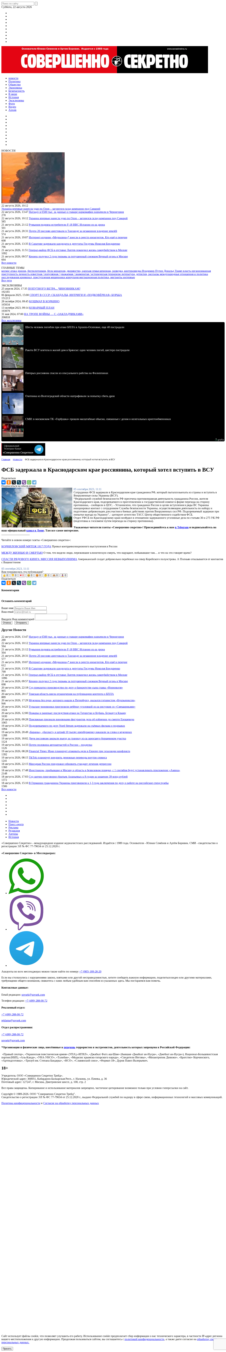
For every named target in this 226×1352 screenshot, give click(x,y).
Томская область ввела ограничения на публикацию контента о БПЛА (71, 693)
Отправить (21, 622)
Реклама (13, 827)
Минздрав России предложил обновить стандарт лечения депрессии (70, 763)
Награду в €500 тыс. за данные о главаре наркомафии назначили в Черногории (76, 211)
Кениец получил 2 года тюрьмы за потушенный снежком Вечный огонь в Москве (78, 256)
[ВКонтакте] (3, 482)
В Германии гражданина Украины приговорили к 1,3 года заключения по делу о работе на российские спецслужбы (99, 782)
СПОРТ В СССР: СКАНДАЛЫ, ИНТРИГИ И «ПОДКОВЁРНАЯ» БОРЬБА (75, 294)
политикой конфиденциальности (144, 1339)
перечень (69, 1047)
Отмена (7, 622)
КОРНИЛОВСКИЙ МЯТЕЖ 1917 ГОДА (26, 546)
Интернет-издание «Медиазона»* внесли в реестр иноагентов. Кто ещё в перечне (78, 237)
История (13, 837)
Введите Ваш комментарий (17, 619)
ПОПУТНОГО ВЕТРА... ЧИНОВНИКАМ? (54, 288)
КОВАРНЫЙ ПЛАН (41, 307)
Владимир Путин (153, 270)
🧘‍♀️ (63, 575)
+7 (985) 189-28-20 (90, 971)
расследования (10, 277)
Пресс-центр (16, 824)
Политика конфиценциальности (20, 1103)
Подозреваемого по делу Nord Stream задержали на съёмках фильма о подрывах (77, 725)
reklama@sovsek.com (13, 1020)
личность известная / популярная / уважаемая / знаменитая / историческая (63, 274)
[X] (14, 482)
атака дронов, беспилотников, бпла (32, 270)
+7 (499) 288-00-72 (36, 1000)
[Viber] (24, 482)
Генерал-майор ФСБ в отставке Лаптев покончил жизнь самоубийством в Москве (78, 250)
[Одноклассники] (9, 482)
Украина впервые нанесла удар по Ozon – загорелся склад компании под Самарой (50, 208)
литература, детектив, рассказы (140, 274)
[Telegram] (34, 482)
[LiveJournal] (19, 482)
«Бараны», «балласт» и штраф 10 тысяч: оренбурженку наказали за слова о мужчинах (80, 732)
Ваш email (7, 611)
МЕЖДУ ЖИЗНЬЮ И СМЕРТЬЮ (22, 552)
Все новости (8, 262)
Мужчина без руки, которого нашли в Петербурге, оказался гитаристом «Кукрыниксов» (82, 700)
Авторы (13, 833)
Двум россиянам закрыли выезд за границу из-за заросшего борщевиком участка (77, 738)
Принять (7, 1348)
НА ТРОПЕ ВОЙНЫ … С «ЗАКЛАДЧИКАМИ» (54, 314)
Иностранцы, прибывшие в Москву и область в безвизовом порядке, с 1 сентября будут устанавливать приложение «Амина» (104, 770)
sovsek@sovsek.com (33, 994)
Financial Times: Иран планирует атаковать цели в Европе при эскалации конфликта (79, 751)
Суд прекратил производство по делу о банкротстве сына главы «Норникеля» (76, 687)
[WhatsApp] (29, 482)
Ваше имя (7, 608)
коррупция (72, 277)
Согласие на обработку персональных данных (71, 1103)
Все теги (6, 280)
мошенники (58, 277)
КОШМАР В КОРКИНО (44, 301)
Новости (13, 821)
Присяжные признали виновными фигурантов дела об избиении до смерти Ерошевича (81, 719)
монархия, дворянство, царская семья (76, 270)
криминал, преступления (35, 277)
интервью (129, 277)
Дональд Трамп (173, 270)
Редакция (14, 830)
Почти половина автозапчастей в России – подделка (60, 744)
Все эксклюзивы (11, 320)
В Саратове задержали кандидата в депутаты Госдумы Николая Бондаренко (74, 243)
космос (5, 270)
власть (187, 270)
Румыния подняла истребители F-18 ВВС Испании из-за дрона (67, 224)
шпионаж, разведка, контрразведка (120, 270)
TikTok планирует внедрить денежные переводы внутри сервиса (68, 757)
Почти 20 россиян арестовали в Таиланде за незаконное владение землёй (73, 231)
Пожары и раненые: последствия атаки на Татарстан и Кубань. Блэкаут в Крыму (77, 713)
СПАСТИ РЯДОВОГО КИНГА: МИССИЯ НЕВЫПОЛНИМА (39, 559)
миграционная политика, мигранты (101, 277)
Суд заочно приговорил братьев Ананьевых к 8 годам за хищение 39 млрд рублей (78, 776)
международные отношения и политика (184, 274)
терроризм (114, 274)
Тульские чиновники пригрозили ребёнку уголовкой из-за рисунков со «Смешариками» (82, 706)
